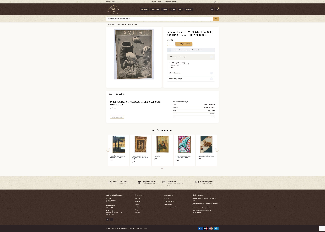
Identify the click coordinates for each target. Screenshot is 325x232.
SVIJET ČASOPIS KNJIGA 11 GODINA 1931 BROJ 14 (117, 156)
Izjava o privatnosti (170, 207)
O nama (166, 198)
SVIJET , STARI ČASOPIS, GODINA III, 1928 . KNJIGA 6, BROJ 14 (140, 157)
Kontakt (137, 212)
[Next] (217, 150)
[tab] (120, 94)
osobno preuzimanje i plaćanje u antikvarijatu (202, 211)
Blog (136, 210)
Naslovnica (111, 24)
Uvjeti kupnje (168, 204)
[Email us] (218, 2)
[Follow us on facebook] (212, 2)
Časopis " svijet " (133, 24)
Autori (137, 204)
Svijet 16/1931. (157, 156)
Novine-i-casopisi (121, 24)
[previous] (108, 150)
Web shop (138, 198)
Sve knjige (138, 201)
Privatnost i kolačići (170, 201)
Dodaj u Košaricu (184, 44)
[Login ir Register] (212, 9)
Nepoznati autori (180, 62)
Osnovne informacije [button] (178, 57)
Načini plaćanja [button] (176, 78)
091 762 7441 (115, 1)
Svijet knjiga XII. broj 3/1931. (206, 156)
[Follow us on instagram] (215, 2)
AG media (144, 228)
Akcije (137, 207)
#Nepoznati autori (117, 117)
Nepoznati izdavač (183, 64)
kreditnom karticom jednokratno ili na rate (204, 199)
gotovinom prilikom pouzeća (201, 208)
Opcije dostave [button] (176, 73)
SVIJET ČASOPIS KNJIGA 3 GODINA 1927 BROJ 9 (183, 156)
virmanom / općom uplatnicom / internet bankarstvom (205, 204)
